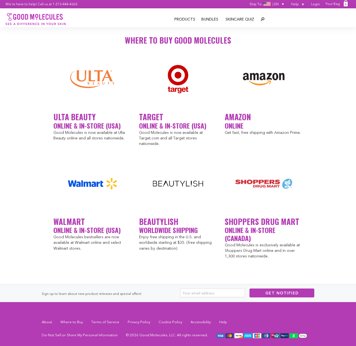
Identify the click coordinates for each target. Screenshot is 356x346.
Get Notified (282, 292)
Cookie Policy (170, 322)
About (47, 322)
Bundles (209, 19)
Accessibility (201, 322)
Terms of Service (105, 322)
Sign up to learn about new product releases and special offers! (91, 294)
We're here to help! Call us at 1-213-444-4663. (42, 4)
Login (315, 4)
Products (184, 19)
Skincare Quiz (240, 19)
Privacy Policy (139, 322)
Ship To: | (264, 4)
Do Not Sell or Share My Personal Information (80, 335)
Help (295, 4)
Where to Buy (71, 322)
